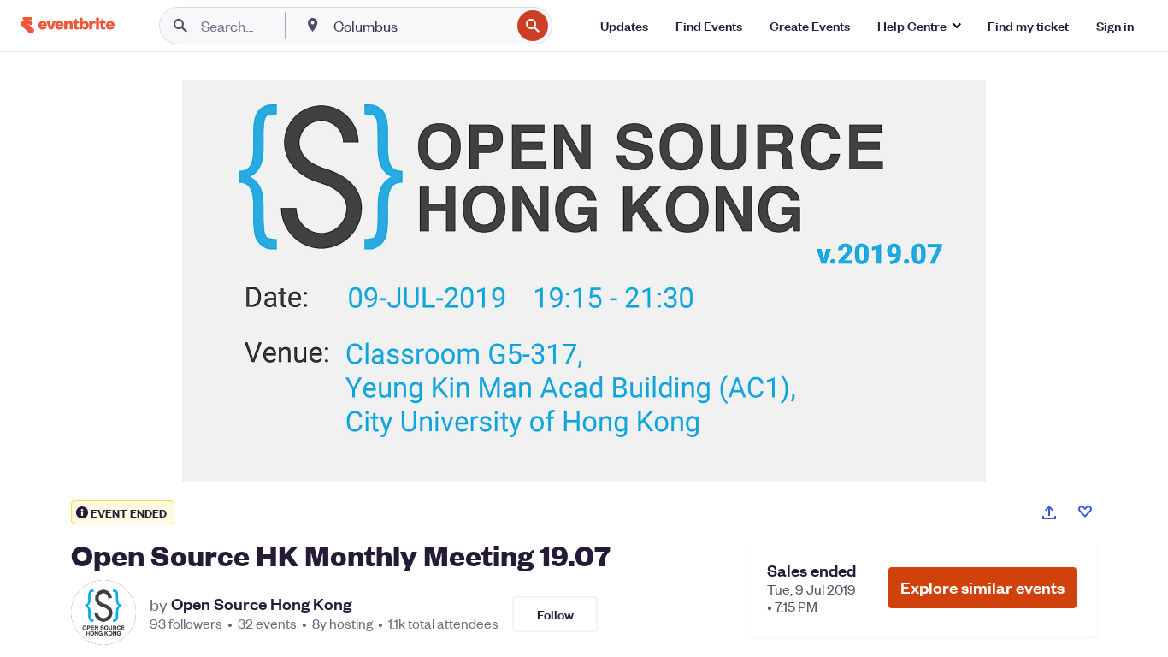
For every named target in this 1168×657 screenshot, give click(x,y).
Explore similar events (982, 587)
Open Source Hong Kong (261, 604)
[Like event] (1085, 512)
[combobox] (420, 25)
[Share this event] (1049, 512)
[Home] (68, 25)
